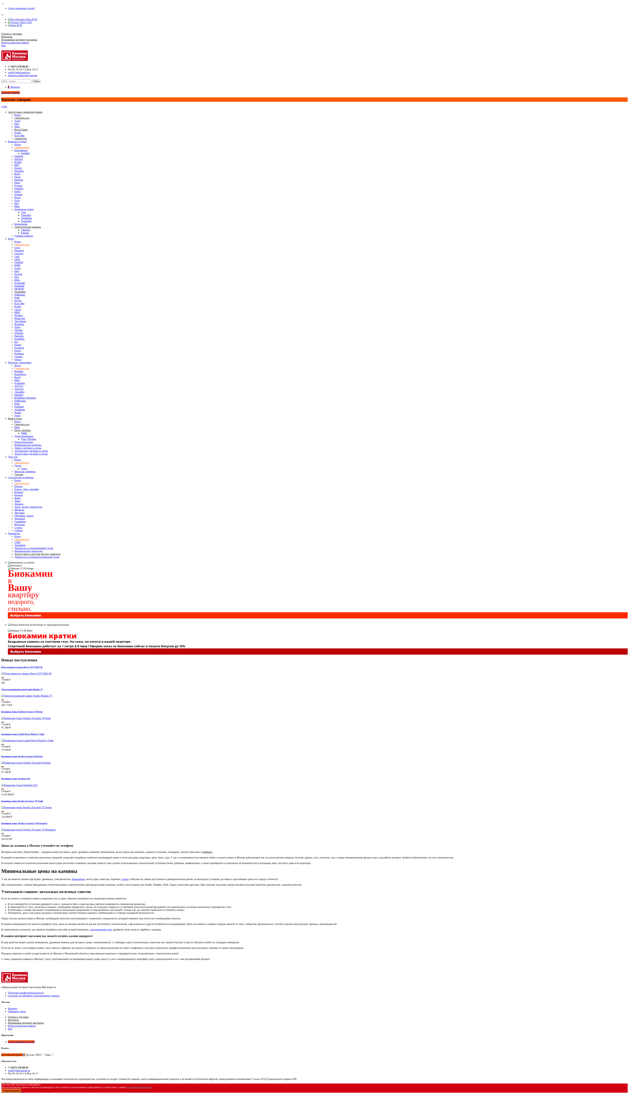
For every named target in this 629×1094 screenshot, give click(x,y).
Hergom (18, 179)
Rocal (17, 197)
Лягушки (19, 512)
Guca (17, 247)
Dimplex (18, 395)
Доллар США (33, 1054)
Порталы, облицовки (19, 362)
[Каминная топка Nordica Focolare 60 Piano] (26, 762)
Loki (16, 256)
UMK (17, 542)
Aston (17, 268)
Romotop (19, 324)
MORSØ (19, 288)
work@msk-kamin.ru (19, 72)
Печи (11, 238)
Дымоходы (14, 533)
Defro (17, 191)
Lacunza (18, 253)
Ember (17, 344)
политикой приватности (139, 1087)
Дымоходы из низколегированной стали (36, 557)
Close (4, 106)
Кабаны (18, 492)
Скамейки (20, 521)
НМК (17, 265)
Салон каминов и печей (21, 8)
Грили (17, 465)
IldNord (18, 159)
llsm (3, 45)
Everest (18, 185)
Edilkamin (19, 294)
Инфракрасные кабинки (27, 445)
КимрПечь (20, 374)
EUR (19, 25)
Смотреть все (21, 147)
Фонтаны (19, 524)
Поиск (36, 81)
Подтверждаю (11, 1090)
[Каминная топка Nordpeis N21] (19, 785)
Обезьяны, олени (23, 515)
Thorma (18, 330)
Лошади (18, 504)
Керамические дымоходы (28, 551)
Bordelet (18, 371)
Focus (17, 176)
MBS (17, 312)
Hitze (17, 182)
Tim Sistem (20, 321)
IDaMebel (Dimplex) (25, 397)
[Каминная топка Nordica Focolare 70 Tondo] (26, 807)
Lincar (17, 309)
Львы (17, 501)
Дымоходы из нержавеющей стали (33, 548)
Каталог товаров (10, 92)
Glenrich (25, 230)
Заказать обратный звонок (22, 75)
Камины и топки (17, 141)
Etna (16, 123)
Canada (18, 356)
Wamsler (18, 333)
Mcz (16, 203)
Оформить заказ (17, 1011)
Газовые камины (23, 235)
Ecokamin (26, 221)
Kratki (17, 132)
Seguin (18, 168)
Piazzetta (19, 171)
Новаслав (19, 318)
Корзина (12, 1008)
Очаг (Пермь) (28, 439)
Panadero (19, 250)
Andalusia (19, 409)
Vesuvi (17, 359)
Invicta (17, 300)
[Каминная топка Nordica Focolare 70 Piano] (26, 718)
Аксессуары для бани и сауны (31, 453)
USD (29, 22)
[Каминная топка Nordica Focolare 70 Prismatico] (28, 829)
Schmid (18, 194)
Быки (17, 498)
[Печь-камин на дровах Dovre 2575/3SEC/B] (26, 673)
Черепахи (19, 518)
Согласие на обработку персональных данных (33, 995)
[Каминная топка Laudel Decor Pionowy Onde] (27, 740)
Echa (17, 200)
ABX (17, 259)
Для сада (13, 456)
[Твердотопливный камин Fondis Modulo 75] (26, 695)
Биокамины (21, 150)
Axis (23, 212)
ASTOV (18, 386)
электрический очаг (101, 929)
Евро (48, 1054)
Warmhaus (26, 218)
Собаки (18, 530)
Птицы (18, 486)
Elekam (25, 232)
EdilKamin (20, 400)
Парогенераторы (23, 442)
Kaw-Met (19, 135)
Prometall (19, 286)
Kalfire (18, 162)
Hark (17, 297)
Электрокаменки (23, 436)
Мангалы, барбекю (25, 471)
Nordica (18, 315)
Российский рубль (11, 1054)
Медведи (19, 509)
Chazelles (26, 215)
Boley (17, 174)
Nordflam (19, 339)
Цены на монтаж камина (15, 42)
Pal (16, 341)
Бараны (18, 495)
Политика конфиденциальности (26, 992)
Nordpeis (19, 353)
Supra (17, 327)
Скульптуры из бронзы (21, 477)
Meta (17, 126)
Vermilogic (20, 545)
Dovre (17, 350)
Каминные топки (24, 209)
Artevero (19, 389)
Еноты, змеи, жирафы (26, 489)
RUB (34, 19)
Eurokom (19, 347)
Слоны (18, 527)
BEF (16, 165)
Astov (17, 121)
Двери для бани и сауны (27, 448)
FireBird (25, 153)
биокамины (78, 879)
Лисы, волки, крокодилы (28, 507)
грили (125, 879)
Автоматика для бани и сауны (31, 451)
